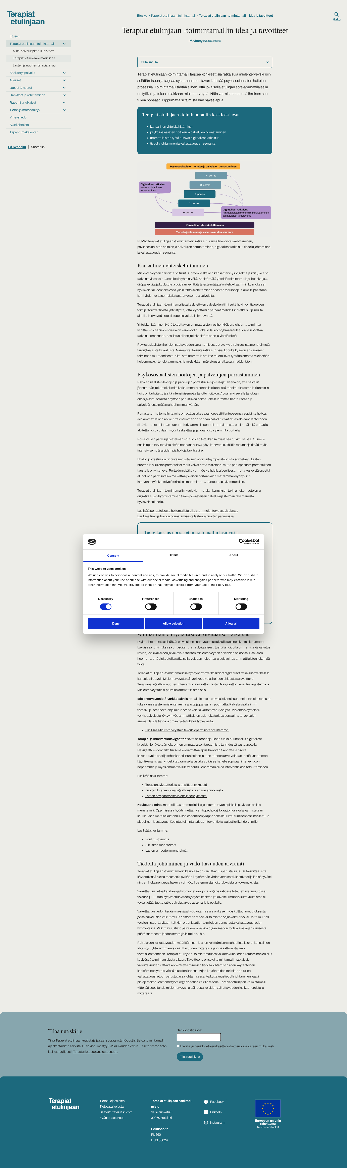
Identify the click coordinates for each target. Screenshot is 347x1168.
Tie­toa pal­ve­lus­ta (112, 1106)
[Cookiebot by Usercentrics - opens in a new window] (241, 542)
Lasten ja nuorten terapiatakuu (34, 65)
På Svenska (17, 147)
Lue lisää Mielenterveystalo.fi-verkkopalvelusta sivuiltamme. (187, 730)
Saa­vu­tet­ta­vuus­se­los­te (116, 1112)
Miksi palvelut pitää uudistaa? (33, 51)
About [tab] (233, 555)
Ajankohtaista (19, 124)
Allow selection (173, 623)
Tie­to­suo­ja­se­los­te (112, 1101)
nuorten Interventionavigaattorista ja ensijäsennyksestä (184, 790)
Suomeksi (38, 147)
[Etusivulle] (25, 18)
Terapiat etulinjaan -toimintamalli (32, 43)
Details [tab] (174, 555)
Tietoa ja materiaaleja (25, 110)
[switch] (151, 606)
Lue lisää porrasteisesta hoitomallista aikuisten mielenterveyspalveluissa (187, 510)
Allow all (231, 623)
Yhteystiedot (19, 117)
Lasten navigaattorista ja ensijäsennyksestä (176, 796)
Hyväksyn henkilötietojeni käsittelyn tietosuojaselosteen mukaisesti (227, 1046)
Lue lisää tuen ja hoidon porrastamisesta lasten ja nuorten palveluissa (185, 516)
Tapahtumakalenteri (24, 132)
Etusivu (15, 36)
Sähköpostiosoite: (189, 1030)
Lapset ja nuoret (21, 87)
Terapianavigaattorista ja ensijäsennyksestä (176, 784)
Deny (115, 623)
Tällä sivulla (149, 62)
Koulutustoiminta (157, 839)
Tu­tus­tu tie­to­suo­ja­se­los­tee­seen (95, 1051)
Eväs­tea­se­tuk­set (112, 1117)
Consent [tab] (113, 555)
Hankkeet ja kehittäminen (27, 95)
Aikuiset (15, 80)
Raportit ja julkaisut (23, 102)
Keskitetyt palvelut (22, 72)
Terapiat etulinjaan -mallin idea (34, 58)
